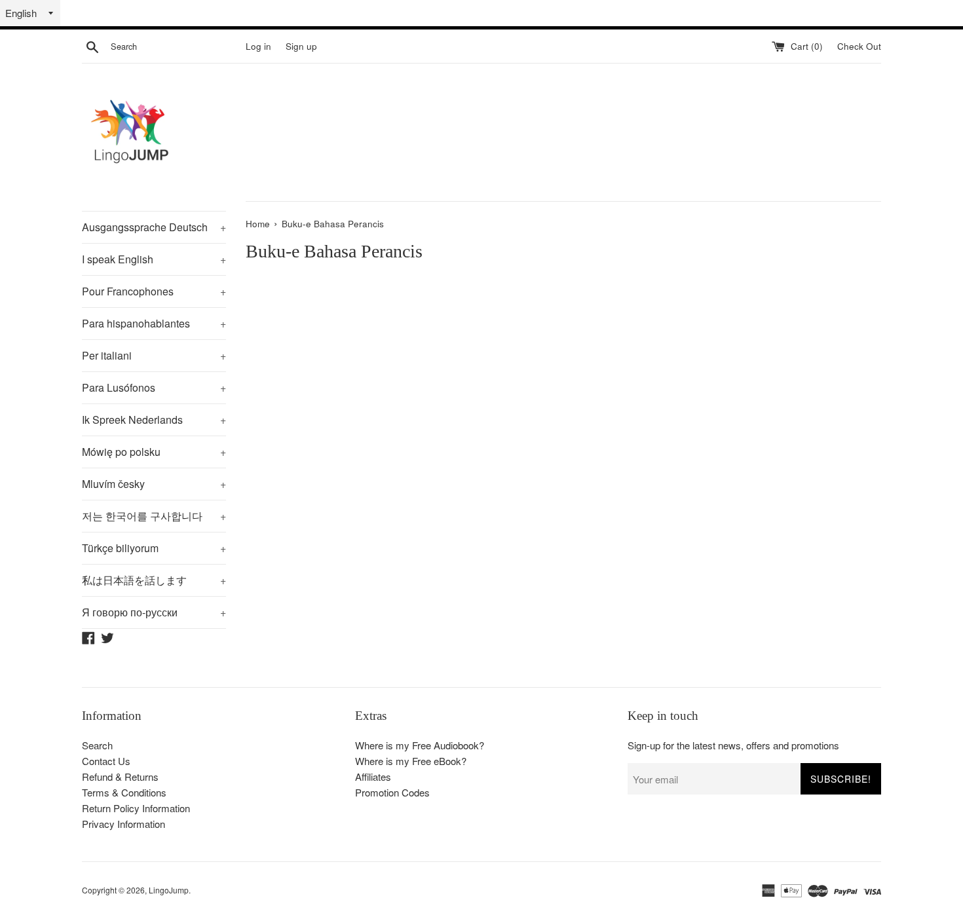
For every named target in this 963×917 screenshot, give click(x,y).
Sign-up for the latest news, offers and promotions (733, 745)
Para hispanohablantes (154, 323)
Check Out (859, 46)
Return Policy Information (136, 808)
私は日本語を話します (154, 580)
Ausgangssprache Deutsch (154, 226)
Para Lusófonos (154, 387)
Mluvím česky (154, 483)
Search (97, 745)
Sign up (301, 46)
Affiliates (373, 776)
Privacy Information (123, 824)
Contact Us (106, 761)
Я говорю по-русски (154, 612)
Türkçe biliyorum (154, 547)
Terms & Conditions (124, 792)
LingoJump (169, 889)
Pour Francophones (154, 291)
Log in (258, 46)
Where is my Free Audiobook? (419, 745)
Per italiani (154, 355)
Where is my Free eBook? (410, 761)
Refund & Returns (120, 776)
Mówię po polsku (154, 451)
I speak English (154, 259)
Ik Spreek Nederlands (154, 419)
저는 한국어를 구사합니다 (154, 515)
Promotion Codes (392, 792)
